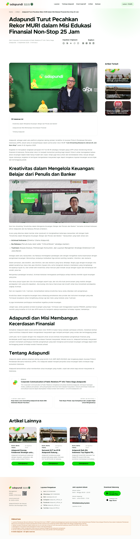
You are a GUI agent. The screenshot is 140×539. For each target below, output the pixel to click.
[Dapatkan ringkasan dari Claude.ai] (67, 43)
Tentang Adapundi (68, 4)
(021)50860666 (50, 491)
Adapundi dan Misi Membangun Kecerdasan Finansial (29, 128)
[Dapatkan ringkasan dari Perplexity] (78, 43)
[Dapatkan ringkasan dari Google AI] (71, 43)
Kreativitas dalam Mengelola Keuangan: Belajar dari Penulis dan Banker (35, 124)
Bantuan (97, 4)
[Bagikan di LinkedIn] (93, 43)
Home (11, 12)
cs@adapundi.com (51, 497)
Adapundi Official (54, 508)
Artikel (90, 4)
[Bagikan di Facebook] (90, 43)
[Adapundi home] (19, 4)
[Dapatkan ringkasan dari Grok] (74, 43)
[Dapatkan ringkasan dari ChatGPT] (64, 43)
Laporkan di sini (76, 506)
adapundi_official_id (56, 499)
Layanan (56, 4)
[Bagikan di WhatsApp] (83, 43)
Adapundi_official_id (56, 502)
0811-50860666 (55, 494)
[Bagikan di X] (87, 43)
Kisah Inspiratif (81, 4)
